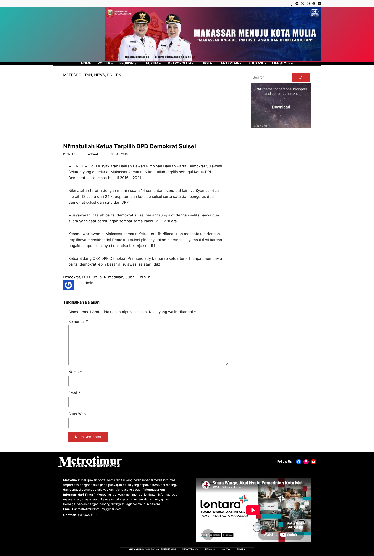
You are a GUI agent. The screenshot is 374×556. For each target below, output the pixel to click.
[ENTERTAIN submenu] (241, 63)
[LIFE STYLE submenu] (292, 63)
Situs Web (77, 414)
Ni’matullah (113, 277)
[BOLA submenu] (214, 63)
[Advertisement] (148, 110)
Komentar (78, 321)
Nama (75, 372)
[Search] (301, 77)
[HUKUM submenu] (160, 63)
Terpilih (144, 277)
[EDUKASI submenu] (265, 63)
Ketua (97, 277)
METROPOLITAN (77, 75)
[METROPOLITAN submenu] (196, 63)
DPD (86, 277)
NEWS (99, 75)
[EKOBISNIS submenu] (138, 63)
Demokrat (71, 277)
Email (74, 393)
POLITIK (114, 75)
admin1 (93, 154)
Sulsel (130, 277)
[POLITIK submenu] (112, 63)
